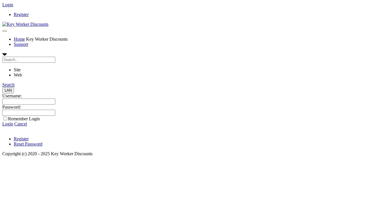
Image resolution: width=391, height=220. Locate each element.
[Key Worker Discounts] (25, 24)
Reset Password (28, 144)
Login (7, 4)
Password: (11, 107)
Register (21, 14)
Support (21, 44)
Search (8, 84)
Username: (12, 95)
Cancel (20, 123)
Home (19, 39)
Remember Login (24, 118)
